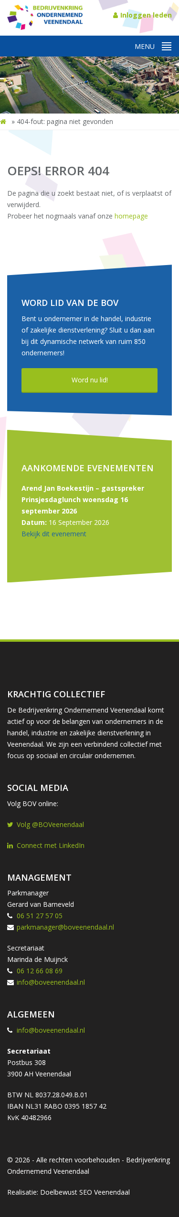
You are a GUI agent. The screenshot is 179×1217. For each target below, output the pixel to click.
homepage (131, 215)
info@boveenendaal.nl (51, 982)
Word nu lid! (90, 379)
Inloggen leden (146, 14)
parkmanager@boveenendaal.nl (65, 927)
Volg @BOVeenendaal (50, 824)
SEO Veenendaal (104, 1192)
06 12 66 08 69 (40, 970)
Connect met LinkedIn (50, 845)
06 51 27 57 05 (40, 915)
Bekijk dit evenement (53, 533)
